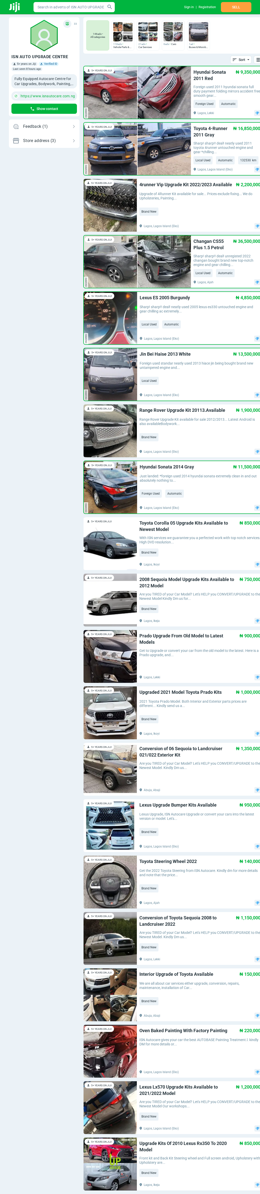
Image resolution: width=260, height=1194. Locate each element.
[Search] (110, 7)
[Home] (15, 7)
